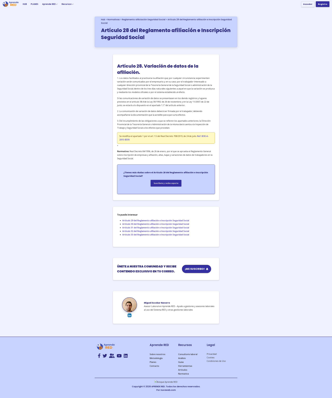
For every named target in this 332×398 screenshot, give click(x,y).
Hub (103, 19)
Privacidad (212, 354)
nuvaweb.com (168, 390)
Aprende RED (49, 4)
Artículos (182, 369)
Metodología (156, 358)
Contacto (154, 366)
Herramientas (185, 366)
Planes (153, 362)
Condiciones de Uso (216, 361)
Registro (322, 4)
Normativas (113, 19)
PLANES (34, 4)
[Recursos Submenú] (73, 4)
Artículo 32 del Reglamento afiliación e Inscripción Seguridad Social (155, 231)
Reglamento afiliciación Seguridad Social (143, 19)
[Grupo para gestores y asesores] (112, 355)
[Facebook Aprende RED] (99, 355)
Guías (181, 362)
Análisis (182, 358)
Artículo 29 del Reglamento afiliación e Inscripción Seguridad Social (155, 220)
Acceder (307, 4)
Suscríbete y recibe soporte (166, 183)
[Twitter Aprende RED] (105, 355)
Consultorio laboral (187, 354)
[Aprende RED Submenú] (57, 4)
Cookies (211, 357)
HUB (25, 4)
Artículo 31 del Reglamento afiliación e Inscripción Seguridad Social (155, 227)
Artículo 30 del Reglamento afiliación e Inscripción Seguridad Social (155, 224)
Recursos (66, 4)
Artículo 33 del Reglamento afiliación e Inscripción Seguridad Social (155, 234)
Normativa (183, 373)
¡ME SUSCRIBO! (195, 269)
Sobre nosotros (157, 354)
